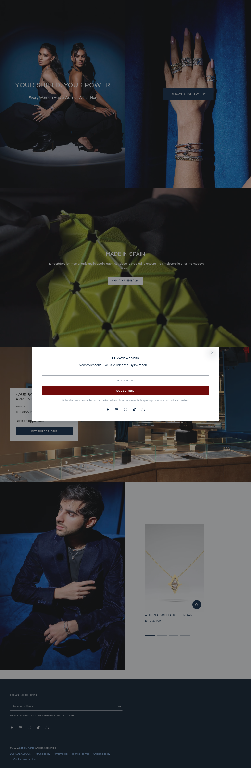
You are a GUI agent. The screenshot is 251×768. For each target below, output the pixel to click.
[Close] (212, 353)
